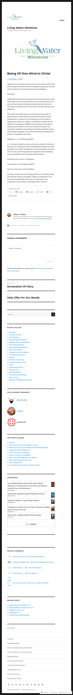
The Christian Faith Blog (17, 375)
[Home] (16, 684)
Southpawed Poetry (14, 678)
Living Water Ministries (22, 27)
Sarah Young (12, 490)
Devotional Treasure (16, 367)
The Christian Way (15, 462)
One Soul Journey (13, 674)
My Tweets (11, 628)
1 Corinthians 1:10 (13, 79)
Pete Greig (11, 517)
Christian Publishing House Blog (20, 380)
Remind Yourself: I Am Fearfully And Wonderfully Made (28, 447)
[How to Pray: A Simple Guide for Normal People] (53, 516)
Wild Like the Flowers (16, 360)
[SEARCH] (53, 314)
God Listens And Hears (17, 355)
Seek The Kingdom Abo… (21, 562)
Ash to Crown (13, 377)
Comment (49, 261)
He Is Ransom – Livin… (21, 568)
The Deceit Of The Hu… (21, 556)
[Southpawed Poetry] (42, 684)
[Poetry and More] (12, 684)
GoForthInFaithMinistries (18, 347)
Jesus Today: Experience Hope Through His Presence (26, 494)
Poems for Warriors (16, 350)
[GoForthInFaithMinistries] (31, 684)
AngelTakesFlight (13, 643)
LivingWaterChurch (14, 670)
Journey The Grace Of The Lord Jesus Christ (24, 465)
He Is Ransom (36, 568)
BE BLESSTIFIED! (15, 372)
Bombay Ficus (14, 370)
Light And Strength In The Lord (20, 460)
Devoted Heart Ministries (18, 340)
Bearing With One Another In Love (21, 607)
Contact (12, 442)
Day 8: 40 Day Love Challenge (19, 452)
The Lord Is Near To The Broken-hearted (23, 445)
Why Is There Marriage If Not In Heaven (23, 457)
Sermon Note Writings (32, 225)
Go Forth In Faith (15, 335)
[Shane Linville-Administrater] (8, 684)
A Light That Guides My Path (19, 615)
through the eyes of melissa (19, 352)
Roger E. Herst (12, 502)
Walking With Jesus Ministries (19, 342)
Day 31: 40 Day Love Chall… (39, 583)
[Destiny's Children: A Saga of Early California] (53, 501)
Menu (62, 20)
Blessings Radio (12, 656)
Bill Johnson (11, 511)
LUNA (11, 365)
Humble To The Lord (16, 610)
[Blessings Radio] (23, 684)
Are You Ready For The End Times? (19, 652)
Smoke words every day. (17, 362)
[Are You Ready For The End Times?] (20, 684)
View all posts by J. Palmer (44, 218)
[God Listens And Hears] (27, 684)
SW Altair (12, 332)
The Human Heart (38, 556)
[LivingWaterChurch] (34, 684)
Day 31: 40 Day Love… (20, 583)
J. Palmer (12, 225)
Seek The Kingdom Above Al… (43, 562)
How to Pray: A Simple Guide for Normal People (24, 515)
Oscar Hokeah (14, 337)
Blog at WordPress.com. (29, 689)
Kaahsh (11, 357)
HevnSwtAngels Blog (16, 345)
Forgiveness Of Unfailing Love (19, 450)
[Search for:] (29, 314)
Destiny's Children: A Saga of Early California (23, 500)
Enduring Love (14, 612)
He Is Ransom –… (19, 573)
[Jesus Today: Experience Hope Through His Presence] (53, 495)
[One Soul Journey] (38, 684)
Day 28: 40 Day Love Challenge (20, 455)
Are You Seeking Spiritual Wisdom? (19, 648)
